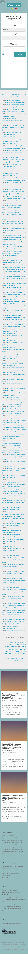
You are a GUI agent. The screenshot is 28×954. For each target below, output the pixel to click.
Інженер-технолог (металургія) (14, 383)
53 (21, 649)
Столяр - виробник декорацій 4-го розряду (12, 842)
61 (14, 651)
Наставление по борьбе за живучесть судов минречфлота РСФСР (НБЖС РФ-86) (13, 798)
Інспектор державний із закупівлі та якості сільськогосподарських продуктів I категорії (13, 606)
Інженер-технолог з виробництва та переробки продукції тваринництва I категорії (13, 443)
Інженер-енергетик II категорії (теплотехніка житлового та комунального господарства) (13, 192)
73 (12, 653)
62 (15, 651)
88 (15, 656)
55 (25, 649)
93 (23, 656)
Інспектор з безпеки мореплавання (15, 630)
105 (12, 660)
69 (6, 653)
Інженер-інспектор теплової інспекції (16, 228)
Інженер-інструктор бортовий (14, 242)
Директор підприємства (7, 877)
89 (17, 656)
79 (21, 653)
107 (17, 660)
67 (23, 651)
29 (25, 644)
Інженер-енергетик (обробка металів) (16, 113)
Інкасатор (8, 521)
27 (21, 644)
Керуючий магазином (7, 871)
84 (9, 656)
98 (11, 658)
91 (20, 656)
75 (15, 653)
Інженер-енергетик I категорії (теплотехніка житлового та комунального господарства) (13, 160)
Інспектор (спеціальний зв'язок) (14, 543)
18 (7, 644)
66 (21, 651)
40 (22, 646)
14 (22, 642)
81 (25, 653)
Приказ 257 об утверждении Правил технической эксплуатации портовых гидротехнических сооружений (13, 747)
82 (6, 656)
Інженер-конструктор (11, 255)
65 (20, 651)
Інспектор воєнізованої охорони (14, 548)
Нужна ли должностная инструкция (10, 892)
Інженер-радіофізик (11, 374)
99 (13, 658)
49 (15, 649)
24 (17, 644)
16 (25, 642)
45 (9, 649)
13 (20, 642)
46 (10, 649)
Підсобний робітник (6, 875)
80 (23, 653)
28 (23, 644)
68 (25, 651)
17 (6, 644)
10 (15, 642)
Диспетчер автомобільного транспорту (11, 873)
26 (20, 644)
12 (19, 642)
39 (20, 646)
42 (25, 646)
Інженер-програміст (11, 306)
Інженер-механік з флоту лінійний (15, 301)
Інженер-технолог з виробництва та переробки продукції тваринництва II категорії (13, 450)
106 (15, 660)
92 (21, 656)
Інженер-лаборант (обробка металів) (16, 283)
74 (14, 653)
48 (14, 649)
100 (15, 658)
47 (12, 649)
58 (9, 651)
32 (8, 646)
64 (18, 651)
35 (13, 646)
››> (18, 660)
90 (18, 656)
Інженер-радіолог (10, 349)
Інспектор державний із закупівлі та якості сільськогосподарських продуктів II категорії (13, 612)
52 (20, 649)
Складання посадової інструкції (9, 890)
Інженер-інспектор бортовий (13, 200)
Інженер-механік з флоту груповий (15, 296)
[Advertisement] (14, 72)
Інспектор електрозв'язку (12, 626)
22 (14, 644)
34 (12, 646)
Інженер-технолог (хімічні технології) (16, 393)
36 (15, 646)
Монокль (14, 5)
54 (23, 649)
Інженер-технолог (11, 379)
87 (14, 656)
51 (18, 649)
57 (7, 651)
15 (23, 642)
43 (6, 649)
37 (16, 646)
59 (10, 651)
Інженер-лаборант (11, 278)
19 (9, 644)
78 (20, 653)
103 (22, 658)
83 (7, 656)
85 (10, 656)
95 (6, 658)
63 (17, 651)
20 (10, 644)
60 (12, 651)
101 (17, 658)
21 (12, 644)
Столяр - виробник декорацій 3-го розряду (12, 844)
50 (17, 649)
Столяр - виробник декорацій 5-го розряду (12, 840)
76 (17, 653)
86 (12, 656)
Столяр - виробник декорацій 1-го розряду (12, 849)
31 (7, 646)
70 (7, 653)
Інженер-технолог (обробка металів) (15, 388)
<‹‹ (5, 642)
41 (23, 646)
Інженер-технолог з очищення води (15, 475)
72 (10, 653)
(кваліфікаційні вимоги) (19, 102)
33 (10, 646)
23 (15, 644)
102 (19, 658)
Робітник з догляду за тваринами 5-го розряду (13, 853)
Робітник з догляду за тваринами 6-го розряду (13, 851)
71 (9, 653)
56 (6, 651)
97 (10, 658)
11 (17, 642)
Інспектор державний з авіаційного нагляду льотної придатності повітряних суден (13, 573)
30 (5, 646)
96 (8, 658)
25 (18, 644)
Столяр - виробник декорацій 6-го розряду (12, 837)
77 (18, 653)
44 (7, 649)
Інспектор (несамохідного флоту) (15, 539)
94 (25, 656)
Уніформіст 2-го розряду (8, 835)
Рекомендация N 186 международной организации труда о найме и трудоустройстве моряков (13, 696)
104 (24, 658)
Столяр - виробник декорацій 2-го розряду (12, 847)
